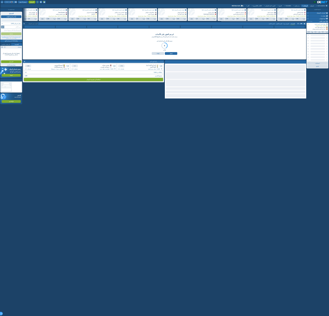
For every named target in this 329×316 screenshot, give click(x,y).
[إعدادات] (15, 2)
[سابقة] (311, 21)
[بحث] (24, 32)
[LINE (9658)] (304, 31)
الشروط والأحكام (17, 37)
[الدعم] (2, 2)
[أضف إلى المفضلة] (308, 24)
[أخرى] (30, 35)
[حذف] (24, 69)
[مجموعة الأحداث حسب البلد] (308, 42)
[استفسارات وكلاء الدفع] (40, 2)
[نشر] (308, 13)
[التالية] (308, 21)
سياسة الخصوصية (5, 37)
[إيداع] (37, 2)
